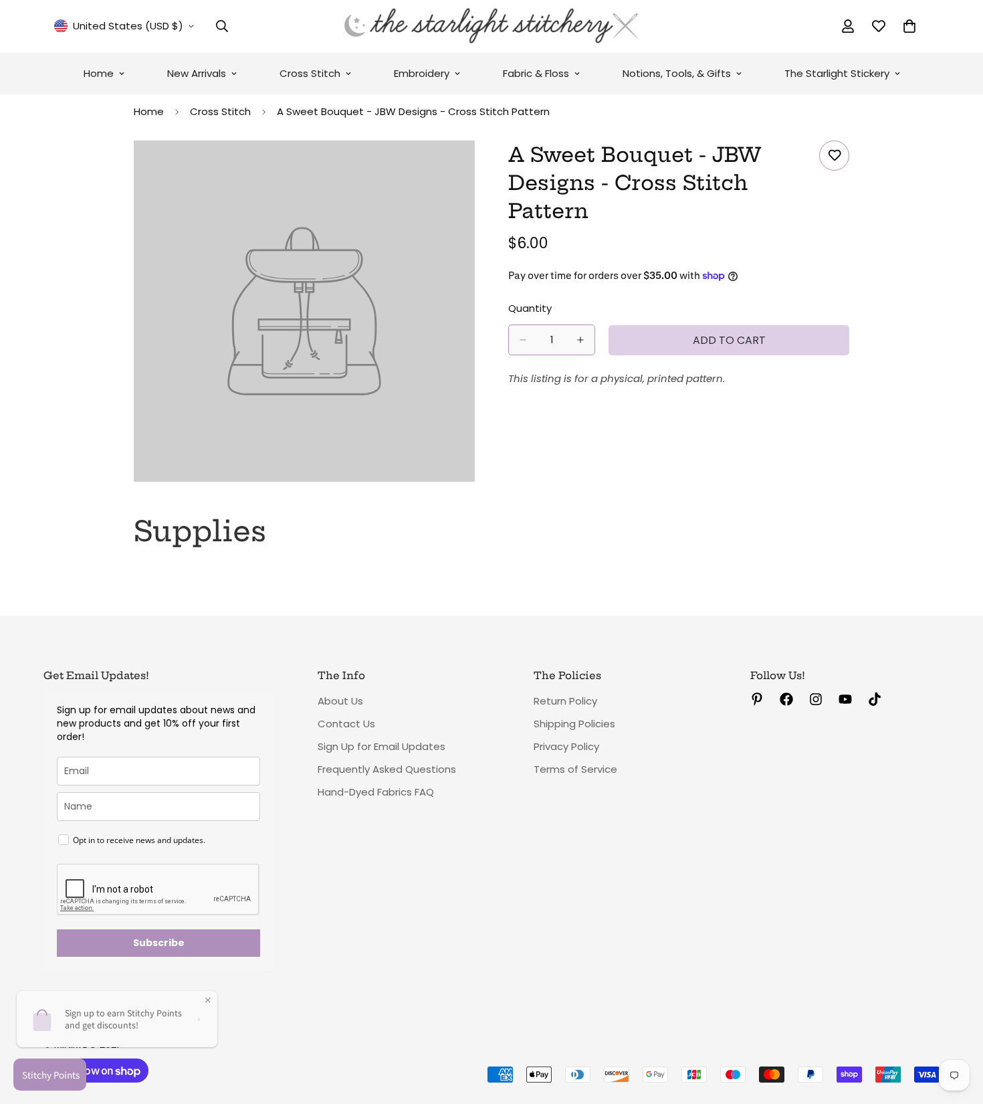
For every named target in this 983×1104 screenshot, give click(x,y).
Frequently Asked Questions (387, 769)
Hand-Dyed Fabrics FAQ (376, 792)
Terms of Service (575, 769)
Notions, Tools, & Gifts (677, 73)
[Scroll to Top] (957, 1031)
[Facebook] (786, 699)
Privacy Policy (566, 746)
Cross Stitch (310, 73)
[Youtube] (845, 699)
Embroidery (421, 73)
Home (99, 73)
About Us (340, 701)
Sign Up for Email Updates (381, 746)
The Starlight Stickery (836, 73)
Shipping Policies (574, 724)
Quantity (530, 308)
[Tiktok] (874, 699)
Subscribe (159, 942)
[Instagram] (816, 699)
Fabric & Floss (536, 73)
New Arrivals (196, 73)
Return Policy (565, 701)
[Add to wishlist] (834, 156)
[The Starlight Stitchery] (491, 26)
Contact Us (346, 724)
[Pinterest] (757, 699)
